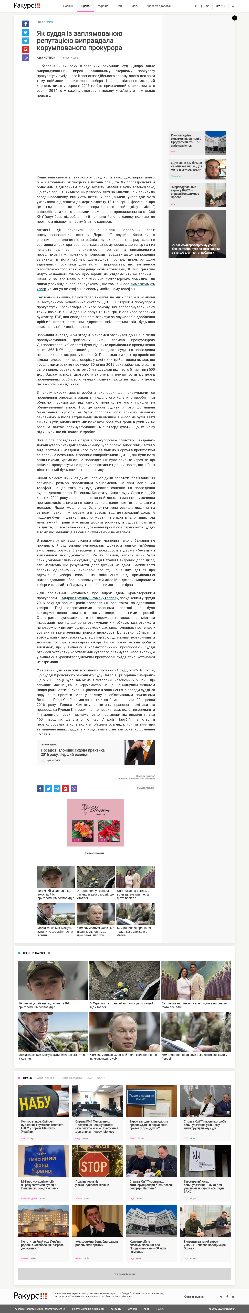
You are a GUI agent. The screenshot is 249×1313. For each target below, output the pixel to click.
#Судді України (145, 787)
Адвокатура (46, 1078)
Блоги (134, 6)
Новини (68, 6)
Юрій (46, 57)
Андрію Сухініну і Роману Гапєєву (89, 598)
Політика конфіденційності (88, 1308)
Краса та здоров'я (159, 6)
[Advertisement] (96, 135)
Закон (101, 1078)
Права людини (71, 1078)
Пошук (160, 1308)
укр (218, 6)
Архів (146, 1308)
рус (223, 6)
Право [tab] (27, 1078)
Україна (103, 6)
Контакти (115, 1308)
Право (85, 6)
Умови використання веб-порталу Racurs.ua (39, 1308)
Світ (119, 6)
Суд (89, 1078)
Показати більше (124, 1274)
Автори (132, 1308)
